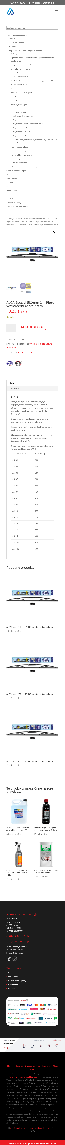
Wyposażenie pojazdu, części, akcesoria (25, 50)
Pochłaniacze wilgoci (19, 147)
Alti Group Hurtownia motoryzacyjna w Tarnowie (30, 1128)
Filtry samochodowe (19, 76)
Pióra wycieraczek (27, 222)
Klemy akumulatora (19, 84)
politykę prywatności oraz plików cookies (23, 1077)
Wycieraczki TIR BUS (21, 131)
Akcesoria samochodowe (29, 218)
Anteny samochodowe (20, 53)
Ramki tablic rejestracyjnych (22, 155)
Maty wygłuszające (19, 104)
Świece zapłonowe (18, 158)
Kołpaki (14, 89)
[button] (54, 232)
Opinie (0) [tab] (14, 388)
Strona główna (12, 218)
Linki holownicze (18, 97)
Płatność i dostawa (15, 1066)
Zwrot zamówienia (32, 1066)
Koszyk (11, 972)
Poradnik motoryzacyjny (18, 980)
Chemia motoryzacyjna (16, 170)
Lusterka (14, 100)
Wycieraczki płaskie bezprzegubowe (28, 123)
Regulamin (46, 1066)
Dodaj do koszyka (32, 326)
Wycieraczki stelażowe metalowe (27, 128)
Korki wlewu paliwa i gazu (21, 92)
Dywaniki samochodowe (21, 72)
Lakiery (9, 182)
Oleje (8, 186)
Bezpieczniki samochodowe (22, 64)
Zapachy (10, 194)
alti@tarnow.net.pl (18, 941)
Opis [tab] (12, 383)
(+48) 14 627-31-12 (17, 936)
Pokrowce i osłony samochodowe (25, 150)
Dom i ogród (11, 178)
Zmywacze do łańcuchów (16, 206)
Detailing (10, 175)
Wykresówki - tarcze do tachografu (25, 166)
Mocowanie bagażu (17, 42)
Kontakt (11, 988)
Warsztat (12, 46)
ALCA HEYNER (25, 352)
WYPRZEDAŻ (11, 190)
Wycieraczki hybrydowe (23, 119)
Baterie (12, 38)
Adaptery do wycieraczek (23, 116)
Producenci (13, 984)
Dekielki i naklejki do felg (21, 69)
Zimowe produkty (13, 202)
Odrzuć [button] (53, 1143)
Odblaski (14, 108)
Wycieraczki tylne (20, 136)
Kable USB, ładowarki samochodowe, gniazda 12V (32, 80)
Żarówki (9, 198)
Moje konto (13, 976)
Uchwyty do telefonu (19, 162)
